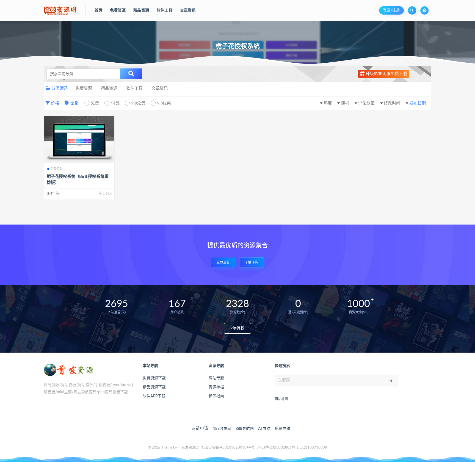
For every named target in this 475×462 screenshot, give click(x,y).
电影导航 (282, 429)
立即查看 (223, 262)
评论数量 (366, 103)
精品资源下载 (154, 387)
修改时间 (392, 103)
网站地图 (281, 399)
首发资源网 (190, 447)
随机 (345, 103)
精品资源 (109, 88)
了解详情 (251, 262)
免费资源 (84, 88)
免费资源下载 (154, 378)
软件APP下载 (154, 396)
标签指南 (216, 396)
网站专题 (216, 378)
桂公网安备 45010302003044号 (228, 447)
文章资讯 (159, 88)
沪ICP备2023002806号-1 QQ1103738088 (292, 447)
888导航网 (245, 429)
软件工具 (134, 88)
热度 (328, 103)
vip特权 (238, 328)
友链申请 (200, 429)
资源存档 (216, 387)
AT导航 (264, 429)
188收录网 (222, 429)
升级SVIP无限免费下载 (385, 74)
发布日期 (417, 103)
